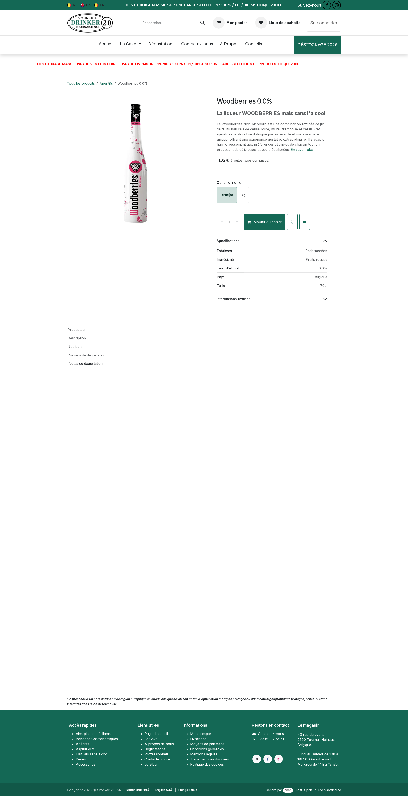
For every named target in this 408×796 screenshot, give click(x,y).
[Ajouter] (238, 222)
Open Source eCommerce (322, 790)
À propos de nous (159, 744)
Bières (81, 759)
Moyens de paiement (207, 744)
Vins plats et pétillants (93, 734)
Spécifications (228, 241)
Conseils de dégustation (86, 355)
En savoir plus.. (303, 149)
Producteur (77, 330)
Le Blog (150, 764)
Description (77, 338)
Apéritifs (106, 83)
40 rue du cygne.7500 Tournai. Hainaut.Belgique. (316, 739)
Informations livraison (234, 299)
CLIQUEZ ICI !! (269, 5)
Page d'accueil (156, 734)
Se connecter (323, 22)
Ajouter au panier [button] (267, 222)
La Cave (150, 739)
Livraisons (198, 739)
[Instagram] (336, 5)
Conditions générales (207, 749)
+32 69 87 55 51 (271, 739)
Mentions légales (203, 754)
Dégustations (154, 749)
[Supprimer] (221, 222)
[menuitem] (72, 5)
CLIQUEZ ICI (288, 64)
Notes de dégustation (86, 363)
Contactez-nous (271, 734)
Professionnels (156, 754)
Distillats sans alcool (92, 754)
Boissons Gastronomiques (97, 739)
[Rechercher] (202, 22)
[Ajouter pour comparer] (304, 222)
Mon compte (200, 734)
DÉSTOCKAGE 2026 (317, 44)
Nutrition (75, 347)
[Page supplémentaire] (256, 759)
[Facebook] (327, 5)
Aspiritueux (85, 749)
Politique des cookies (207, 764)
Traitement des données (209, 759)
